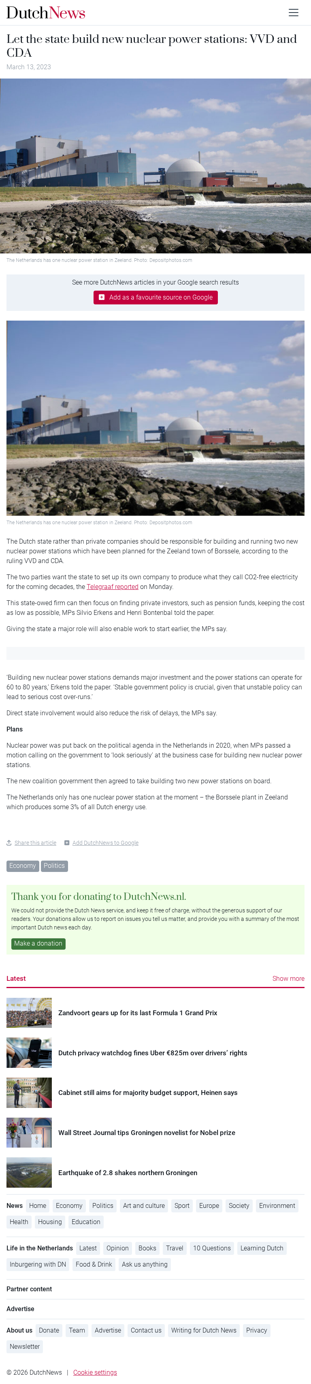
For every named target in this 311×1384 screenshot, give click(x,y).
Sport (182, 1206)
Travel (174, 1248)
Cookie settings (95, 1372)
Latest (16, 978)
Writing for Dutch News (203, 1330)
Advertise (108, 1330)
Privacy (256, 1330)
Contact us (146, 1330)
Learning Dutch (262, 1248)
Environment (277, 1206)
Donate (49, 1330)
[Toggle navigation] (294, 12)
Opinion (118, 1248)
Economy (22, 866)
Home (37, 1206)
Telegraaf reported (112, 587)
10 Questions (212, 1248)
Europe (209, 1206)
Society (239, 1206)
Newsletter (25, 1346)
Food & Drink (94, 1264)
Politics (54, 866)
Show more (289, 978)
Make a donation (38, 943)
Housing (50, 1222)
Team (77, 1330)
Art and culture (144, 1206)
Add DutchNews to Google (105, 843)
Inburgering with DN (38, 1264)
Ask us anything (145, 1264)
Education (86, 1222)
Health (19, 1222)
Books (147, 1248)
